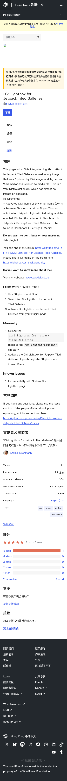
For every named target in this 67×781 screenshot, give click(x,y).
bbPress (9, 715)
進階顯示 (8, 524)
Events (39, 682)
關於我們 (8, 648)
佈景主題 (40, 654)
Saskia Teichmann (16, 103)
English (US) (57, 500)
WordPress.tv (13, 693)
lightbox (58, 508)
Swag (40, 693)
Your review (10, 579)
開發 (9, 141)
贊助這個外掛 (11, 628)
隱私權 (7, 665)
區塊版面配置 (43, 665)
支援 (9, 150)
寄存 (5, 660)
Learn (6, 676)
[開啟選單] (62, 5)
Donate (41, 687)
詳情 (9, 125)
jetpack (48, 508)
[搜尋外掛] (37, 37)
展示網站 (40, 648)
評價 (9, 133)
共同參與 (40, 676)
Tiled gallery (56, 514)
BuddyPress (12, 721)
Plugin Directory (11, 14)
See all (60, 579)
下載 (7, 112)
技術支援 (8, 682)
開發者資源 (9, 687)
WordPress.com (14, 704)
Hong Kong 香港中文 (23, 736)
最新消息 (8, 654)
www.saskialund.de (37, 277)
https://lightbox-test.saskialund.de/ (24, 262)
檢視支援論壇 (11, 603)
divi (40, 508)
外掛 (37, 660)
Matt (7, 710)
